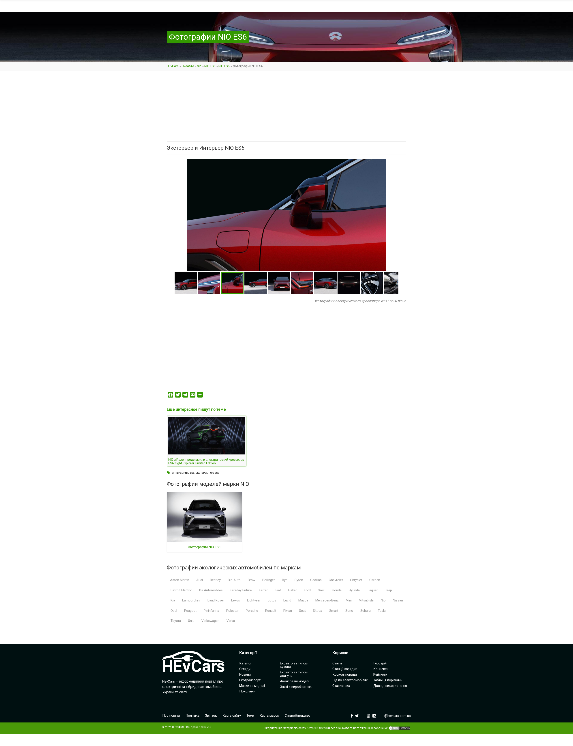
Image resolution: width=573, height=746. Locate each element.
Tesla (382, 611)
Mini (349, 600)
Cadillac (316, 580)
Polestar (232, 611)
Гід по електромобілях (350, 680)
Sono (349, 611)
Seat (302, 611)
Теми (250, 716)
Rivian (287, 611)
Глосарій (380, 663)
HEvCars (173, 66)
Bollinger (268, 580)
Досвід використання (390, 686)
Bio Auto (234, 580)
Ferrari (263, 590)
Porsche (252, 611)
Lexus (235, 600)
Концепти (380, 669)
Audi (199, 580)
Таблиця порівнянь (387, 680)
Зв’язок (211, 716)
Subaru (365, 611)
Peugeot (190, 611)
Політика (192, 716)
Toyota (176, 621)
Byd (284, 580)
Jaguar (373, 590)
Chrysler (356, 580)
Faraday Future (241, 590)
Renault (270, 611)
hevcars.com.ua (318, 728)
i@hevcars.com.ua (397, 716)
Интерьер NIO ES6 (183, 472)
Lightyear (254, 600)
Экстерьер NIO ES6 (207, 472)
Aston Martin (179, 580)
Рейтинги (380, 674)
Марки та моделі (252, 686)
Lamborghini (191, 600)
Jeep (388, 590)
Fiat (278, 590)
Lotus (272, 600)
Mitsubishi (366, 600)
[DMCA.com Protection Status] (399, 728)
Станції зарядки (344, 669)
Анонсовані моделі (294, 681)
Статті (337, 663)
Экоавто (188, 66)
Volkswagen (210, 621)
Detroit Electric (181, 590)
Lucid (287, 600)
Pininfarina (211, 611)
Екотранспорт (250, 680)
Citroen (374, 580)
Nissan (398, 600)
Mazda (303, 600)
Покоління (247, 691)
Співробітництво (297, 716)
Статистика (341, 686)
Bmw (251, 580)
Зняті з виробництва (296, 687)
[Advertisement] (286, 108)
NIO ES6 (210, 66)
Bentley (215, 580)
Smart (333, 611)
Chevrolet (336, 580)
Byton (299, 580)
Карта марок (269, 716)
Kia (173, 600)
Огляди (244, 669)
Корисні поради (344, 674)
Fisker (292, 590)
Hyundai (354, 590)
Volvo (231, 621)
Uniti (191, 621)
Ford (307, 590)
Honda (337, 590)
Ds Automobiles (211, 590)
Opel (174, 611)
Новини (245, 674)
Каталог (245, 663)
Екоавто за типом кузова (294, 665)
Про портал (171, 716)
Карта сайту (231, 716)
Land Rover (215, 600)
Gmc (321, 590)
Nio (199, 66)
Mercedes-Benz (327, 600)
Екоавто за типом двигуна (294, 674)
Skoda (317, 611)
